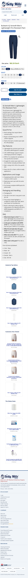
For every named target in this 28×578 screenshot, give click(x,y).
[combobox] (4, 89)
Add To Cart (18, 90)
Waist (3, 72)
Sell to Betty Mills (5, 520)
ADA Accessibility (5, 522)
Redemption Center (5, 535)
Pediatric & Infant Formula (7, 555)
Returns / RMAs (4, 505)
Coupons (3, 537)
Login (2, 495)
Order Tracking (4, 503)
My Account (14, 15)
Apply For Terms (4, 507)
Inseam (3, 81)
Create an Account (5, 497)
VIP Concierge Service (6, 518)
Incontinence (4, 553)
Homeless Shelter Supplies (7, 540)
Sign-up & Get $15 (5, 532)
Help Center (3, 515)
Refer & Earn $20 (5, 533)
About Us (3, 513)
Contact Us (3, 517)
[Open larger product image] (13, 47)
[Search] (25, 11)
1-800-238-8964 (8, 488)
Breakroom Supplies (6, 558)
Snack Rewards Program (6, 530)
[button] (2, 47)
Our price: (5, 63)
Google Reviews (7, 523)
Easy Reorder (4, 502)
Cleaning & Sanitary (5, 547)
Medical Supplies (5, 548)
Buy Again (3, 500)
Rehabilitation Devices (6, 550)
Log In (5, 15)
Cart (23, 15)
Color (3, 66)
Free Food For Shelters (6, 538)
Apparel (2, 557)
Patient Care (4, 552)
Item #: (3, 31)
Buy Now (17, 94)
